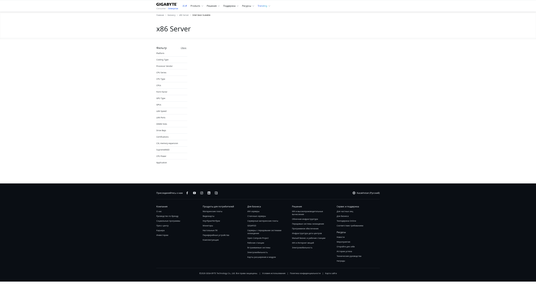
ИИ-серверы (253, 211)
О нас (159, 211)
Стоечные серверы (256, 216)
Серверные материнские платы (262, 221)
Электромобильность (257, 252)
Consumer (161, 8)
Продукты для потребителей (218, 206)
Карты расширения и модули (261, 257)
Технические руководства (349, 256)
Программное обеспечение (305, 228)
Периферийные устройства (216, 235)
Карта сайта (331, 273)
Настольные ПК (210, 230)
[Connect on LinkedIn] (209, 193)
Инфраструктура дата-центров (307, 233)
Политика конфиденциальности (305, 273)
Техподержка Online (346, 221)
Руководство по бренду (167, 216)
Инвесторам (162, 235)
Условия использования (273, 273)
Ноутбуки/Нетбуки (211, 221)
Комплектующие (211, 240)
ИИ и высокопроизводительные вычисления (307, 213)
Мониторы (208, 225)
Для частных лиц (345, 211)
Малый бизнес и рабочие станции (308, 238)
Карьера (160, 230)
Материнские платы (212, 211)
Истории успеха (344, 251)
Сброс (183, 48)
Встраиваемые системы (258, 247)
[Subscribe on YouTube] (194, 193)
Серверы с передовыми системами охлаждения (264, 232)
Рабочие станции (255, 242)
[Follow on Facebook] (187, 193)
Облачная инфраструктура (305, 219)
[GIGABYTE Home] (166, 4)
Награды (341, 260)
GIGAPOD (251, 225)
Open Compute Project (258, 238)
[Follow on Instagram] (201, 193)
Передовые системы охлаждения (308, 223)
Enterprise (173, 8)
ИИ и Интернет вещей (303, 242)
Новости (341, 237)
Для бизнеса (254, 206)
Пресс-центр (162, 225)
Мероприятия (343, 241)
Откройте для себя (346, 246)
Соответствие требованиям (350, 225)
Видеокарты (208, 216)
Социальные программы (168, 221)
